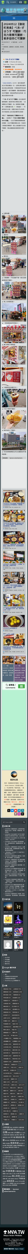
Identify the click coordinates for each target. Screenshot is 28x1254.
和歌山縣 (5, 1116)
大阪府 (19, 1096)
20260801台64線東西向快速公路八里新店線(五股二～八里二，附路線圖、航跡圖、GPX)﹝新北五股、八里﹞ (15, 870)
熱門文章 (7, 961)
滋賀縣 (5, 1102)
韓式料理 (15, 1047)
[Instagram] (19, 813)
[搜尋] (24, 822)
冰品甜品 (17, 46)
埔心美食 (16, 1176)
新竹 (13, 1082)
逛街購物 (15, 1009)
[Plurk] (15, 810)
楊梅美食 (10, 1181)
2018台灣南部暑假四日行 (8, 1156)
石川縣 (20, 1102)
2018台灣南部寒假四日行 (17, 1154)
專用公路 (5, 1029)
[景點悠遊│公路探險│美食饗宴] (14, 12)
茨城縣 (14, 1111)
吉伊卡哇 (5, 1176)
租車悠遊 (15, 1012)
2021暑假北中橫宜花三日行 (9, 1161)
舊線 (14, 1032)
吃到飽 (12, 1070)
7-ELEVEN (6, 1154)
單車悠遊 (5, 1009)
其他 (4, 1035)
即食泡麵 (5, 1058)
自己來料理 (6, 1073)
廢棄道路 (5, 1032)
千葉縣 (5, 1119)
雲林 (19, 1087)
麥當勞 (10, 1185)
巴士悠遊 (14, 1006)
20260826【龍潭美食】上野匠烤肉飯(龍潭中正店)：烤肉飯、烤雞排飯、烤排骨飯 (15, 830)
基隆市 (12, 1079)
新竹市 (5, 1084)
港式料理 (5, 1052)
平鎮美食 (22, 1178)
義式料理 (15, 1050)
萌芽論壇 (21, 686)
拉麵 (4, 1067)
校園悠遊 (15, 994)
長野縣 (12, 1105)
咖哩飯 (13, 1064)
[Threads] (22, 813)
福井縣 (13, 1102)
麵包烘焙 (15, 1044)
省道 (14, 1023)
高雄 (4, 1093)
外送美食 (16, 1073)
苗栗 (12, 1084)
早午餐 (12, 1035)
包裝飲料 (5, 1061)
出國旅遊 (11, 46)
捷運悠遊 (15, 1003)
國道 (13, 1021)
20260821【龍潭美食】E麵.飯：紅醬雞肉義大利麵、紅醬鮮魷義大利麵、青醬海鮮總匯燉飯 (15, 848)
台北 (4, 1079)
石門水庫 (20, 1181)
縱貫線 (11, 1183)
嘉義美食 (9, 1176)
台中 (20, 1084)
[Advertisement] (14, 143)
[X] (8, 810)
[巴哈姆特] (22, 810)
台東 (12, 1096)
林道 (13, 1029)
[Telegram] (19, 810)
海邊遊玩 (5, 1000)
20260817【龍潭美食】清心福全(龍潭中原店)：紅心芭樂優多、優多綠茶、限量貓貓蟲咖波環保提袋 (15, 861)
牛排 (12, 1067)
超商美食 (15, 1061)
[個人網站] (15, 813)
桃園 (4, 1082)
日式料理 (5, 1047)
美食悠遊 (5, 46)
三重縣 (20, 1114)
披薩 (4, 1070)
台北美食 (22, 1173)
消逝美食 (5, 1076)
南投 (11, 1087)
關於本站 (7, 963)
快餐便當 (15, 1038)
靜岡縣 (13, 1116)
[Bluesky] (12, 810)
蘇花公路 (19, 1183)
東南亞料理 (15, 1052)
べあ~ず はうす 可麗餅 (12, 59)
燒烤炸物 (15, 1055)
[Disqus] (14, 709)
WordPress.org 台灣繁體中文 (12, 980)
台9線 (17, 1173)
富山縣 (5, 1105)
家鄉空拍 (16, 1178)
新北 (14, 1076)
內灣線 (7, 1173)
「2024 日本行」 (7, 83)
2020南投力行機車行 (19, 1156)
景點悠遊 (5, 989)
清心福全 (16, 1181)
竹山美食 (7, 1183)
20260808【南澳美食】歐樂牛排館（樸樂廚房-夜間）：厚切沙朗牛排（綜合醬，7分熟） (15, 881)
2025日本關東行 (12, 1166)
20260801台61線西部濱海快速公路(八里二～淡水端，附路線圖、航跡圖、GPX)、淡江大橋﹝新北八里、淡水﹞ (15, 886)
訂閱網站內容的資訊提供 (11, 976)
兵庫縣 (5, 1099)
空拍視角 (15, 997)
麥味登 (6, 1185)
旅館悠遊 (5, 1012)
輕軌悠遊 (5, 1006)
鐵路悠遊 (5, 991)
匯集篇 (10, 1173)
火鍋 (19, 1067)
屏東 (11, 1093)
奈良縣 (12, 1099)
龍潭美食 (14, 1185)
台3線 (13, 1173)
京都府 (20, 1099)
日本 (3, 49)
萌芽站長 (15, 42)
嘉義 (4, 1090)
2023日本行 (7, 1163)
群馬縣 (19, 1105)
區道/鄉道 (15, 1026)
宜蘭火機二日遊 (6, 1178)
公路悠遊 (15, 989)
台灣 (4, 1018)
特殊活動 (5, 997)
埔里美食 (22, 1176)
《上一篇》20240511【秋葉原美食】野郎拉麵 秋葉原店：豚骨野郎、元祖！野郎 (8, 670)
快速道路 (5, 1023)
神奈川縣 (5, 1111)
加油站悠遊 (15, 1015)
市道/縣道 (6, 1026)
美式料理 (5, 1050)
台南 (19, 1090)
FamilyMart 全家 (12, 1168)
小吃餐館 (5, 1038)
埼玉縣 (5, 1108)
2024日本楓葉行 (16, 1163)
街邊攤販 (15, 1041)
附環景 (5, 1021)
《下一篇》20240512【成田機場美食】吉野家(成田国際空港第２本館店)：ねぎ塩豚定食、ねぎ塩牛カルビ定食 (20, 673)
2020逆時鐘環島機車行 (14, 1160)
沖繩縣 (13, 1119)
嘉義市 (12, 1090)
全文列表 (7, 957)
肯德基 (15, 1183)
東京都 (22, 46)
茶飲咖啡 (5, 1055)
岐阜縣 (5, 1114)
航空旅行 (5, 1015)
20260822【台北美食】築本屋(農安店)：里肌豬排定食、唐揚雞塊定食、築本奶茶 (15, 843)
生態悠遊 (5, 1003)
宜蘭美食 (12, 1178)
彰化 (4, 1087)
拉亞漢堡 (4, 1181)
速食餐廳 (5, 1041)
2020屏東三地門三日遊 (8, 1158)
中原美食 (10, 1171)
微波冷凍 (15, 1058)
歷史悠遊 (5, 994)
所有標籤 (7, 959)
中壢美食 (18, 1171)
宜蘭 (18, 1093)
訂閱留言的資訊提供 (10, 978)
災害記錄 (14, 1000)
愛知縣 (12, 1114)
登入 (6, 974)
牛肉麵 (5, 1064)
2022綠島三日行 (21, 1161)
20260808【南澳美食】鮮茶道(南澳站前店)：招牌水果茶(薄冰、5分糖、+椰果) (15, 875)
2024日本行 (6, 51)
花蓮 (4, 1096)
